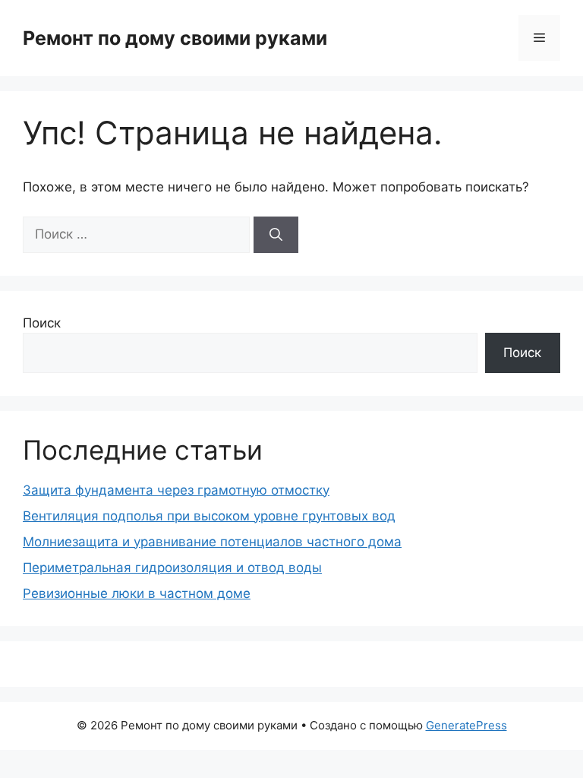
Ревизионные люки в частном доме (137, 593)
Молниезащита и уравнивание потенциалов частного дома (212, 541)
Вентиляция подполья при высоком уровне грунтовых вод (209, 515)
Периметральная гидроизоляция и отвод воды (172, 567)
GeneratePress (466, 725)
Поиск (42, 322)
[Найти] (276, 235)
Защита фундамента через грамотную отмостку (176, 490)
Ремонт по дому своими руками (175, 38)
